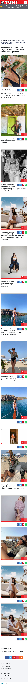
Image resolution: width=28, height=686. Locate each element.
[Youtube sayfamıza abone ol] (14, 657)
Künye (9, 651)
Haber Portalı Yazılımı (8, 683)
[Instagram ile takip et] (17, 657)
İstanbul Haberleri (7, 671)
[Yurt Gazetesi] (9, 2)
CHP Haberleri (6, 663)
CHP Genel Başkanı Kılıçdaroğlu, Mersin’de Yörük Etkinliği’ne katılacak (16, 6)
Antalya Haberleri (7, 678)
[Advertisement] (14, 24)
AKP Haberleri (6, 666)
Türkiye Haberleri (7, 668)
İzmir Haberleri (6, 676)
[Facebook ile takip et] (7, 657)
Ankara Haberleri (7, 673)
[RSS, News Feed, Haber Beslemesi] (21, 657)
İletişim (14, 651)
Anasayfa (4, 651)
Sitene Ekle (13, 653)
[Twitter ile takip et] (10, 657)
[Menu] (25, 2)
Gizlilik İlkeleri (21, 651)
